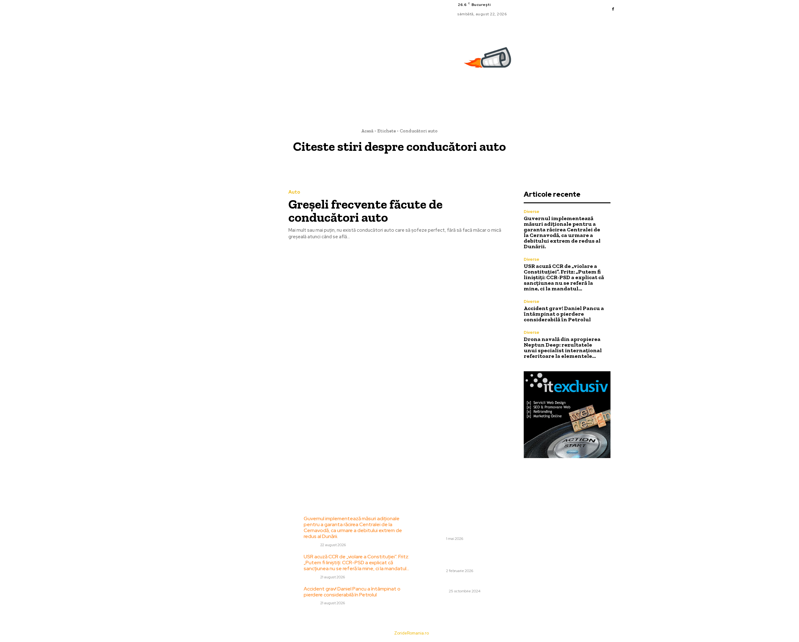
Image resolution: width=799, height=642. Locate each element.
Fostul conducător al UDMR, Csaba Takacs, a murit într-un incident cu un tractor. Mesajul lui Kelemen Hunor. (480, 524)
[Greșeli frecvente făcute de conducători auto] (230, 215)
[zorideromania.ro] (489, 60)
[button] (614, 98)
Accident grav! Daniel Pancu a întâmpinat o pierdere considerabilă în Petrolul (564, 314)
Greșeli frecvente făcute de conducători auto (365, 210)
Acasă (367, 131)
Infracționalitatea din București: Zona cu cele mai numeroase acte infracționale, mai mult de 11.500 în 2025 (484, 556)
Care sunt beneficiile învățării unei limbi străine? (482, 583)
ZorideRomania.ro (411, 633)
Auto (294, 192)
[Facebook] (613, 9)
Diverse (531, 212)
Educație (438, 591)
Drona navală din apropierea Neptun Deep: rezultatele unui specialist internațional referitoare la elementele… (563, 347)
